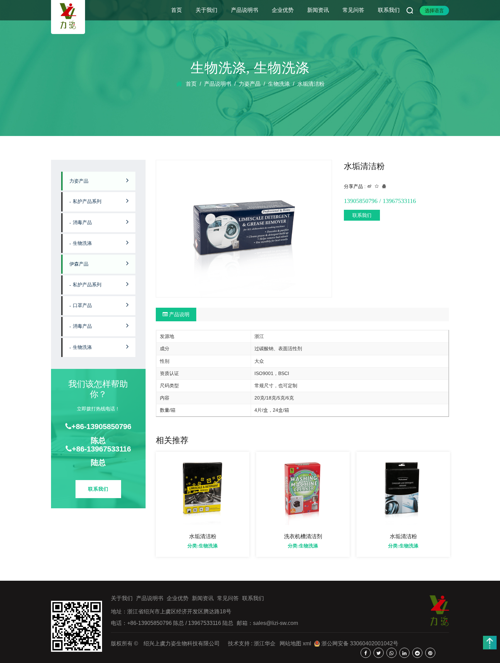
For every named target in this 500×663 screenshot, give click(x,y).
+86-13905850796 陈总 (101, 433)
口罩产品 (82, 305)
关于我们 (206, 10)
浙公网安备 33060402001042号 (359, 643)
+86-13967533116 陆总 (101, 456)
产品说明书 (244, 10)
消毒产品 (82, 222)
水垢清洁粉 (202, 536)
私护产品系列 (87, 201)
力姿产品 (250, 84)
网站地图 (290, 643)
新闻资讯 (318, 10)
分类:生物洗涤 (202, 545)
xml (307, 643)
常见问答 (353, 10)
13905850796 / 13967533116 (380, 201)
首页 (176, 10)
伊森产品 (78, 264)
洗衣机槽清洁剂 (303, 536)
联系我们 (389, 10)
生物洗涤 (218, 67)
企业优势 (283, 10)
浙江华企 (265, 643)
